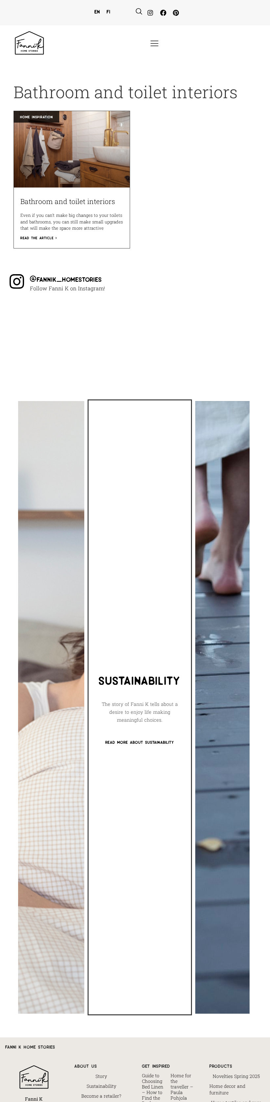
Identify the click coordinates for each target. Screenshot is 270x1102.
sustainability (139, 679)
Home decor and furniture (227, 1089)
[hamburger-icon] (154, 43)
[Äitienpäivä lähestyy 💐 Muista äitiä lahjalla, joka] (186, 346)
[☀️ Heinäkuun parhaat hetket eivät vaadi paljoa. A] (186, 314)
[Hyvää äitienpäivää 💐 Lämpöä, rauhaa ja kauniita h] (134, 346)
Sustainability (101, 1086)
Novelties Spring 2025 (236, 1076)
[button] (139, 11)
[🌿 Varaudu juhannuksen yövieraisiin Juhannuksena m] (31, 346)
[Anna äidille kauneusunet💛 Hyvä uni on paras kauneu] (238, 346)
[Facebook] (163, 12)
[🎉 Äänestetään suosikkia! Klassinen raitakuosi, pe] (83, 314)
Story (101, 1076)
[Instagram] (150, 12)
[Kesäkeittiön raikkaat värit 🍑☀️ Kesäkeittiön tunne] (134, 314)
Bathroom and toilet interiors (67, 201)
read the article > (38, 237)
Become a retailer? (101, 1096)
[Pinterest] (175, 12)
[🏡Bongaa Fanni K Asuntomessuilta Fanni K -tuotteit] (31, 314)
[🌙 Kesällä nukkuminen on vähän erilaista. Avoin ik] (83, 346)
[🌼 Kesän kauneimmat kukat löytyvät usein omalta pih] (238, 314)
